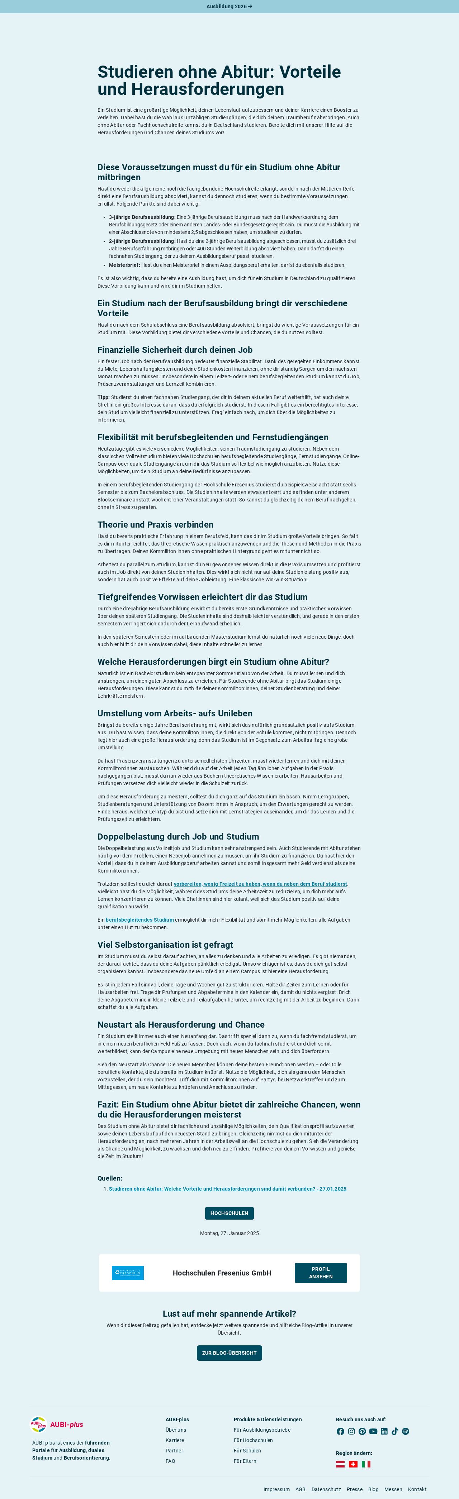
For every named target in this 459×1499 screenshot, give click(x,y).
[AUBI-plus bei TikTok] (394, 1431)
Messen (393, 1489)
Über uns (176, 1430)
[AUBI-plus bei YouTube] (373, 1431)
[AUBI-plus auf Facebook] (340, 1431)
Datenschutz (326, 1489)
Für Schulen (247, 1451)
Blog (373, 1489)
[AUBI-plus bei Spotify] (406, 1431)
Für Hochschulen (253, 1440)
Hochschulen (229, 1213)
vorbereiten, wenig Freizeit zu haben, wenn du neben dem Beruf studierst (260, 884)
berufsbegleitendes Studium (140, 920)
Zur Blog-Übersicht (229, 1353)
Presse (355, 1489)
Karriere (175, 1440)
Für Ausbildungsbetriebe (262, 1430)
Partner (174, 1451)
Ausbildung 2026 (227, 6)
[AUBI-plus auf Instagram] (351, 1431)
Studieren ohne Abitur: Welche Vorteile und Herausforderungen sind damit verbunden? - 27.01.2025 (228, 1189)
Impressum (277, 1489)
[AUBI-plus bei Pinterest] (362, 1431)
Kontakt (417, 1489)
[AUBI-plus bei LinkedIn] (384, 1431)
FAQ (170, 1461)
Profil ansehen (321, 1272)
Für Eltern (245, 1461)
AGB (300, 1489)
